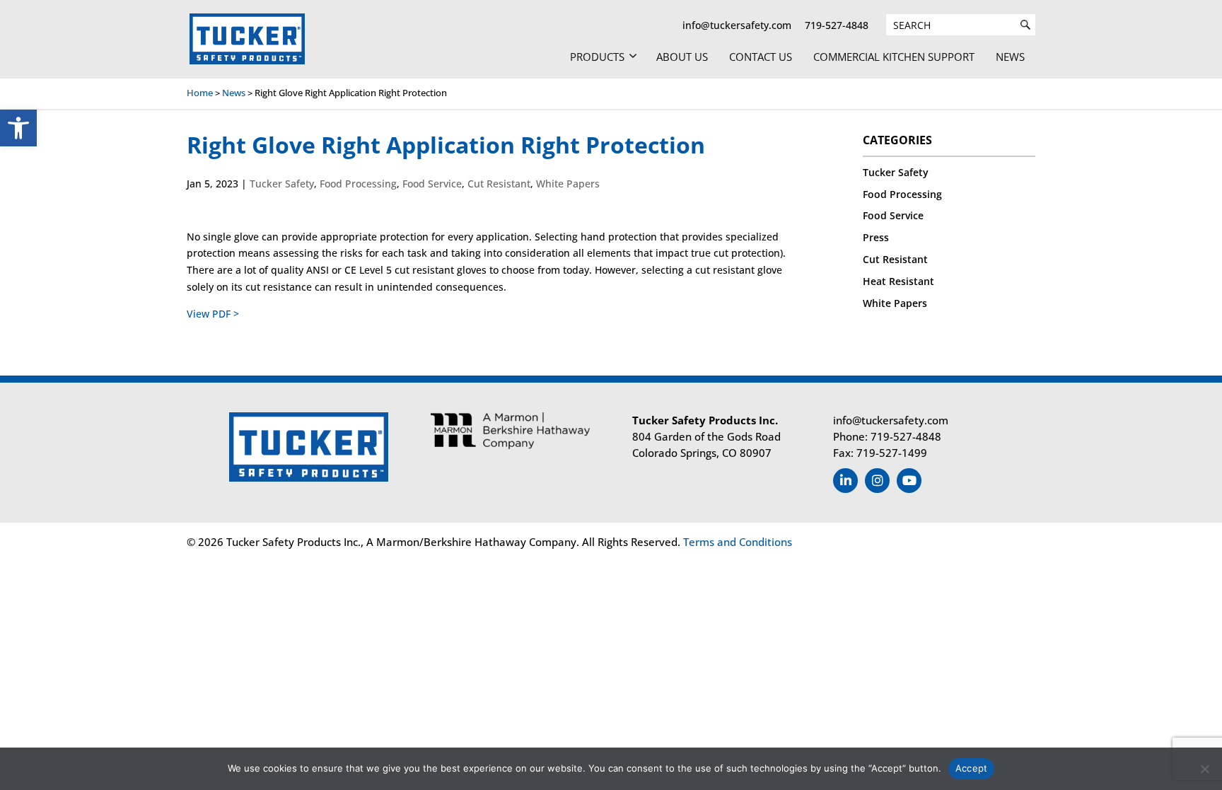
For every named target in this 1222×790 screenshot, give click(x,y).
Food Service (432, 183)
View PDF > (213, 313)
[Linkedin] (845, 480)
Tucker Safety (282, 183)
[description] (1025, 24)
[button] (18, 128)
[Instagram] (877, 480)
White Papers (568, 183)
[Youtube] (909, 480)
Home (200, 92)
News (233, 92)
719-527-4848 (836, 25)
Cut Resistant (498, 183)
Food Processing (358, 183)
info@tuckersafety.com (736, 25)
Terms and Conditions (736, 542)
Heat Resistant (898, 281)
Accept (971, 768)
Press (876, 237)
